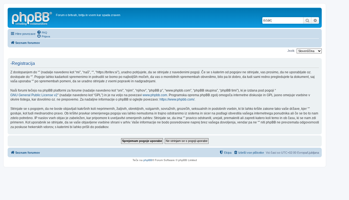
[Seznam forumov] (32, 17)
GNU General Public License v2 (34, 95)
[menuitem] (42, 32)
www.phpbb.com (155, 95)
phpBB (147, 160)
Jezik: (291, 50)
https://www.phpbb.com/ (177, 99)
